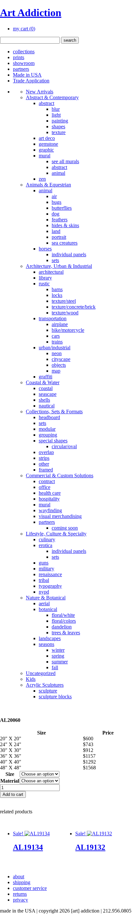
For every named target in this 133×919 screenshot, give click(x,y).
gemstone (48, 144)
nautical (47, 405)
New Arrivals (39, 91)
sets (55, 260)
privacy (20, 900)
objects (59, 365)
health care (50, 493)
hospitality (49, 499)
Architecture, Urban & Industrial (59, 266)
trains (57, 341)
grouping (48, 435)
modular (47, 429)
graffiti (45, 376)
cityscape (61, 359)
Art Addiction (30, 12)
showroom (24, 63)
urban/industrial (54, 347)
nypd (44, 592)
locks (57, 295)
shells (44, 400)
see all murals (65, 161)
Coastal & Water (42, 382)
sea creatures (64, 243)
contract (47, 481)
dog (55, 214)
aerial (44, 603)
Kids (31, 679)
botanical (48, 609)
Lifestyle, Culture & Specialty (56, 533)
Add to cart (13, 794)
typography (50, 586)
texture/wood (65, 312)
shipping (21, 882)
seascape (47, 394)
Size (9, 774)
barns (57, 289)
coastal (46, 388)
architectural (51, 272)
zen (42, 179)
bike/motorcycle (68, 330)
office (44, 487)
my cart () (24, 28)
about (18, 876)
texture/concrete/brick (74, 307)
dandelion (62, 626)
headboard (49, 417)
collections (24, 51)
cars (56, 336)
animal (58, 173)
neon (57, 353)
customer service (30, 888)
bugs (56, 202)
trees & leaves (66, 632)
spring (58, 656)
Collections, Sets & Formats (54, 411)
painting (60, 120)
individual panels (69, 254)
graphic (46, 150)
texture (59, 132)
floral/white (63, 615)
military (46, 568)
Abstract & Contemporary (52, 97)
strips (44, 458)
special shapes (53, 440)
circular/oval (64, 446)
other (44, 464)
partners (21, 69)
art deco (47, 138)
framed (46, 469)
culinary (47, 539)
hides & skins (65, 225)
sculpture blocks (55, 696)
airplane (60, 324)
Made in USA (27, 75)
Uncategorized (41, 673)
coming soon (65, 528)
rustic (44, 283)
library (45, 277)
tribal (44, 580)
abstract (46, 103)
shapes (58, 126)
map (56, 371)
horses (45, 248)
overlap (46, 452)
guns (43, 562)
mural (44, 155)
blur (56, 109)
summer (60, 661)
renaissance (50, 574)
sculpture (48, 690)
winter (58, 650)
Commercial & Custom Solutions (59, 475)
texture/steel (64, 301)
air (54, 196)
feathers (59, 219)
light (56, 115)
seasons (46, 644)
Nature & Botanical (46, 597)
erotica (45, 545)
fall (55, 667)
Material (9, 781)
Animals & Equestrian (48, 184)
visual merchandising (60, 516)
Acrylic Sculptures (45, 685)
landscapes (50, 638)
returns (20, 894)
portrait (59, 237)
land (56, 231)
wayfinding (50, 510)
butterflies (62, 208)
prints (18, 57)
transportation (52, 318)
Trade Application (31, 80)
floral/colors (64, 621)
